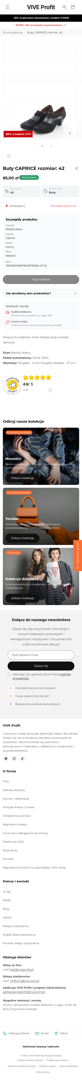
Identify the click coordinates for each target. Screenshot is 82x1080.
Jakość (7, 917)
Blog (6, 909)
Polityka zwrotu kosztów (30, 1060)
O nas (6, 891)
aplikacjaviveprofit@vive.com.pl (24, 992)
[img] (37, 377)
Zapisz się (41, 666)
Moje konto (10, 850)
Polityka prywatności (57, 1060)
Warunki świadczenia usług (22, 1066)
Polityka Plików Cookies (19, 807)
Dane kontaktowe (68, 1066)
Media (7, 900)
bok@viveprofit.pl (22, 969)
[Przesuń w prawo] (51, 146)
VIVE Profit (34, 1055)
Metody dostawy (14, 790)
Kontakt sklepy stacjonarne (21, 943)
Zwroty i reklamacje (16, 798)
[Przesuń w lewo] (34, 146)
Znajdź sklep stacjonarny (19, 934)
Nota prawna (42, 1072)
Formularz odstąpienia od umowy (25, 833)
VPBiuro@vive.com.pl (24, 981)
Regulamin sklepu (15, 824)
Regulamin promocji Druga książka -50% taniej (34, 867)
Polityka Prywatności (17, 816)
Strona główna (13, 32)
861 (25, 390)
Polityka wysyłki (47, 1066)
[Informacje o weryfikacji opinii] (37, 393)
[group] (37, 385)
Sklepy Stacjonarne (15, 926)
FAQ (6, 781)
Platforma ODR (13, 841)
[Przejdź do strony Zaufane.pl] (12, 385)
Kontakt (8, 859)
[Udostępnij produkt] (76, 168)
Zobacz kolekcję (22, 478)
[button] (7, 7)
